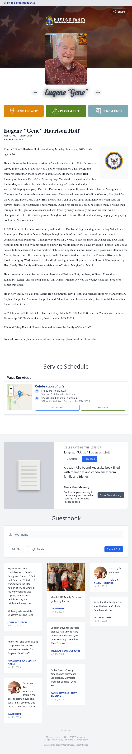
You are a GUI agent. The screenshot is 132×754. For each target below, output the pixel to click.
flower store (91, 339)
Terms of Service (74, 739)
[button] (20, 393)
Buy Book (90, 458)
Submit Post (113, 549)
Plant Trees (103, 407)
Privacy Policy (57, 739)
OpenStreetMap (69, 745)
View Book (72, 458)
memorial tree (43, 339)
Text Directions (57, 407)
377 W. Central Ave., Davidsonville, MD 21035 (65, 401)
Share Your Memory (111, 495)
